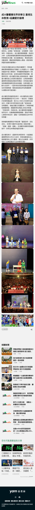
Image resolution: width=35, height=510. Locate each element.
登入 (31, 3)
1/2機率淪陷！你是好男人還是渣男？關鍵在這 (6, 469)
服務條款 (7, 501)
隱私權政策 (14, 501)
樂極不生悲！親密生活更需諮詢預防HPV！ (17, 469)
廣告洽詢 (21, 501)
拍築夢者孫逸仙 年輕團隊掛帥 (17, 454)
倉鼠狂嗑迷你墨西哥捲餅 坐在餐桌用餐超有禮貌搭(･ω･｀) (28, 454)
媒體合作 (27, 501)
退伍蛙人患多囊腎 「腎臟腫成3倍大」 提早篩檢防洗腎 (28, 469)
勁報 (3, 21)
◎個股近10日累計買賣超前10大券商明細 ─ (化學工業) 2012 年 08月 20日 (7, 454)
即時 (6, 8)
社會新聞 (4, 329)
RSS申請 (27, 3)
